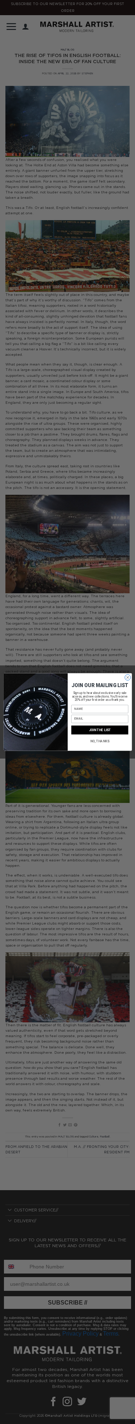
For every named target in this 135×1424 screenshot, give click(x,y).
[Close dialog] (127, 677)
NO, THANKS (99, 741)
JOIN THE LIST (100, 730)
